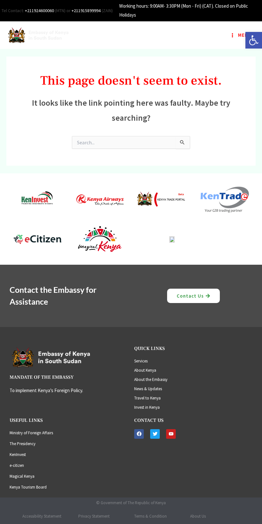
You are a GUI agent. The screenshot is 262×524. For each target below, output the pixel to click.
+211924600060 (39, 10)
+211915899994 (86, 10)
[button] (253, 40)
